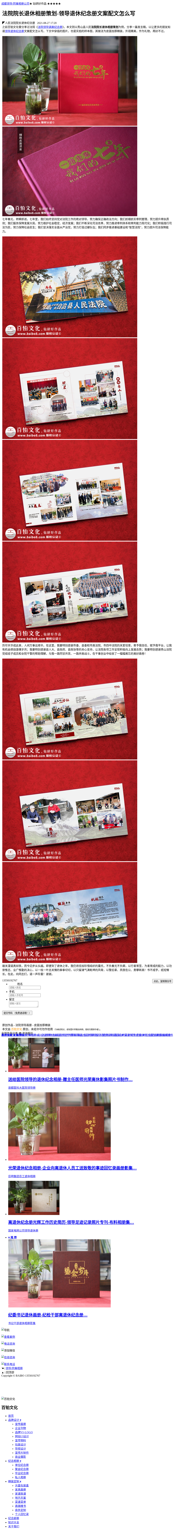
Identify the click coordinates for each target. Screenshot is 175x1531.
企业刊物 (20, 1428)
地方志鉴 (20, 1497)
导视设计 (20, 1448)
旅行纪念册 (102, 1035)
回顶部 (10, 1372)
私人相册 (20, 1477)
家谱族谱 (6, 1035)
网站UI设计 (22, 1436)
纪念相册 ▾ (14, 1461)
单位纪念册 (22, 1465)
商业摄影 (20, 1456)
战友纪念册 (58, 1035)
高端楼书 (167, 1035)
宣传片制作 (22, 1452)
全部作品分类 (9, 1033)
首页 (11, 1415)
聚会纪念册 (22, 1469)
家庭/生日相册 (85, 1035)
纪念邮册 (13, 1518)
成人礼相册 (44, 1035)
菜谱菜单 (20, 1501)
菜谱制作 (129, 1035)
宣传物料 (20, 1440)
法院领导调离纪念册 (50, 27)
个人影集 (71, 1035)
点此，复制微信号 (162, 981)
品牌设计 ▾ (14, 1420)
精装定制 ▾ (14, 1481)
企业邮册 (141, 1035)
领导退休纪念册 (14, 31)
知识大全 (13, 1522)
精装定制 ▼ (116, 1035)
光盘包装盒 (154, 1035)
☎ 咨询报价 (26, 1033)
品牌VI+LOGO (24, 1432)
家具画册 (18, 1035)
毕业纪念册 (22, 1473)
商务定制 (20, 1510)
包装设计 (20, 1444)
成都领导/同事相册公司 (15, 3)
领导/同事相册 (27, 1035)
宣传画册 (20, 1424)
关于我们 (13, 1526)
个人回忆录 (22, 1514)
